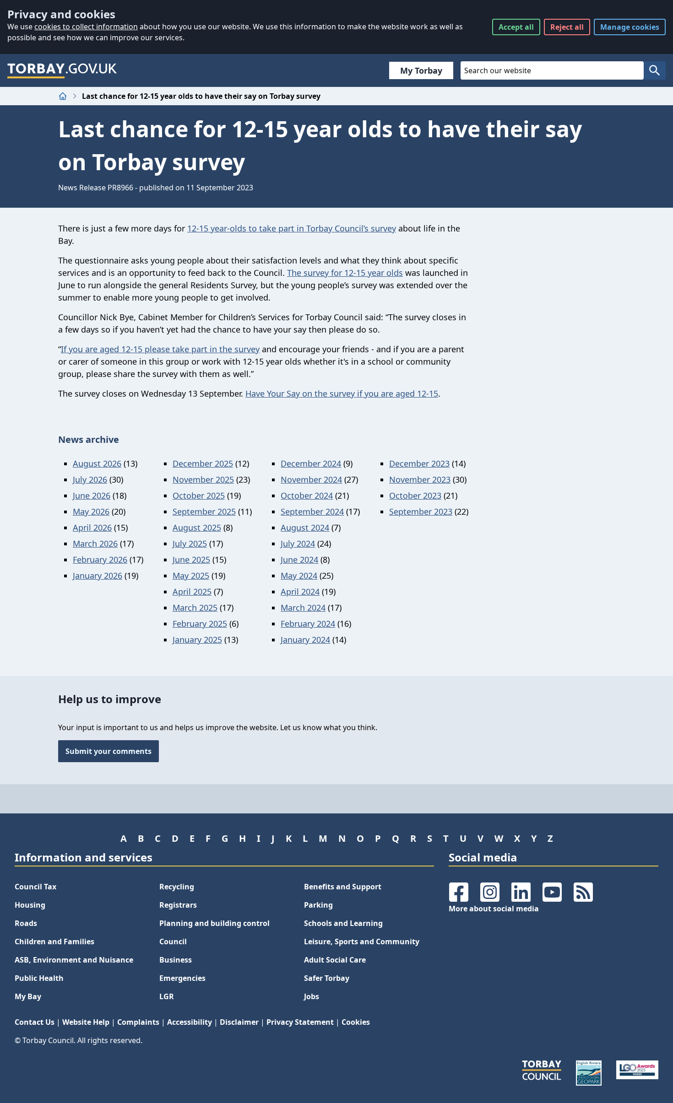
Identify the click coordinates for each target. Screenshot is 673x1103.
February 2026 (100, 559)
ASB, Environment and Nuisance (74, 960)
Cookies (356, 1022)
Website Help (85, 1022)
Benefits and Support (342, 887)
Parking (318, 905)
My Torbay (421, 70)
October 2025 (199, 495)
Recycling (176, 887)
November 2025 (203, 479)
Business (175, 960)
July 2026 (90, 479)
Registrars (178, 905)
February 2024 (308, 623)
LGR (166, 996)
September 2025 (204, 511)
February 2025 (200, 623)
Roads (26, 923)
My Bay (28, 996)
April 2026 (92, 527)
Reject (567, 27)
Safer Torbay (326, 978)
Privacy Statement (300, 1022)
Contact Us (34, 1022)
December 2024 (311, 463)
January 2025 (197, 639)
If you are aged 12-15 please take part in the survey (160, 349)
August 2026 (97, 463)
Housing (30, 905)
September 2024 (312, 511)
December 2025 (203, 463)
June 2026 (91, 495)
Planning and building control (214, 923)
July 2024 (298, 543)
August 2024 (305, 527)
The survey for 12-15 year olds (345, 272)
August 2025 (197, 527)
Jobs (311, 996)
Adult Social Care (335, 960)
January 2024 (305, 639)
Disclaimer (239, 1022)
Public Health (39, 978)
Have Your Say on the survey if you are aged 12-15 (341, 393)
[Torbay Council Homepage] (62, 70)
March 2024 (303, 607)
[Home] (62, 96)
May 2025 (191, 575)
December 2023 (419, 463)
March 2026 (95, 543)
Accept (516, 27)
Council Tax (35, 887)
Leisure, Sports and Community (361, 941)
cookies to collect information (86, 27)
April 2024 (300, 591)
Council (173, 941)
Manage (629, 27)
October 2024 (307, 495)
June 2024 (299, 559)
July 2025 (190, 543)
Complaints (138, 1022)
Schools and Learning (343, 923)
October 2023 (415, 495)
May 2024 (299, 575)
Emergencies (182, 978)
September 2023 (420, 511)
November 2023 (419, 479)
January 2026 (97, 575)
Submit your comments (108, 751)
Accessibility (189, 1022)
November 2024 (311, 479)
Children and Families (54, 941)
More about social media (494, 909)
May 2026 (91, 511)
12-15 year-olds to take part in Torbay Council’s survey (291, 228)
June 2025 (191, 559)
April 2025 (192, 591)
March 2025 (195, 607)
